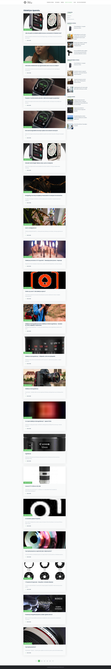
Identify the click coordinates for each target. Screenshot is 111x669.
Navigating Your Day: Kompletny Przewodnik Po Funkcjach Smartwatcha (43, 195)
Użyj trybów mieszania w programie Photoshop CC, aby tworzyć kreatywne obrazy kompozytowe (80, 73)
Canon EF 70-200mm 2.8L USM (33, 486)
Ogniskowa (28, 453)
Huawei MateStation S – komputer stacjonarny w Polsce (79, 27)
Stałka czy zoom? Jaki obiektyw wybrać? (35, 291)
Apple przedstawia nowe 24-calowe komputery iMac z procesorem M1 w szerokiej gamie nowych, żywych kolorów (80, 37)
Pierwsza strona (50, 2)
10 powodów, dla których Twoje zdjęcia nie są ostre (80, 125)
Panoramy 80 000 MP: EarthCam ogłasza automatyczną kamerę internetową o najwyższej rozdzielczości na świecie (80, 52)
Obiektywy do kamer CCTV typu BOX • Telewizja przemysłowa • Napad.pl (43, 260)
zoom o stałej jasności (30, 228)
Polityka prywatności (81, 2)
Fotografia (57, 2)
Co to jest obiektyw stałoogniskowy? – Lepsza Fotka (38, 421)
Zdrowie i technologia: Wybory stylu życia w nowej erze (39, 163)
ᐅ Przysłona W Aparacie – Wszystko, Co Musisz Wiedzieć (39, 582)
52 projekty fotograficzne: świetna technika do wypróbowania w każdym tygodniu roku (80, 118)
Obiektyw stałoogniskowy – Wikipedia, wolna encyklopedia (40, 356)
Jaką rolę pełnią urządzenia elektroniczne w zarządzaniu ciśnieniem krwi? (43, 33)
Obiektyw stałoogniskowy (31, 388)
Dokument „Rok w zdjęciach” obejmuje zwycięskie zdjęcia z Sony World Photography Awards (80, 44)
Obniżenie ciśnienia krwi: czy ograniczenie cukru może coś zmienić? (42, 65)
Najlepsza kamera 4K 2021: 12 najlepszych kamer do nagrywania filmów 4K (79, 109)
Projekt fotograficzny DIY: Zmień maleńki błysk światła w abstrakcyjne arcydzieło (80, 88)
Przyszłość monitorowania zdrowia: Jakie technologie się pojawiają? (42, 98)
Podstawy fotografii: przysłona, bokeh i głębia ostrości (38, 614)
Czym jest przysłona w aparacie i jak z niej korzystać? (38, 551)
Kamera (62, 2)
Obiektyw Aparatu (68, 2)
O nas (75, 2)
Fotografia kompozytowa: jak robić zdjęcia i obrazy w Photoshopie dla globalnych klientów (80, 81)
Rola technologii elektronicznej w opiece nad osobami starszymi (41, 130)
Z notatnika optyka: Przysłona (32, 518)
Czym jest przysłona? (30, 647)
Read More (29, 40)
